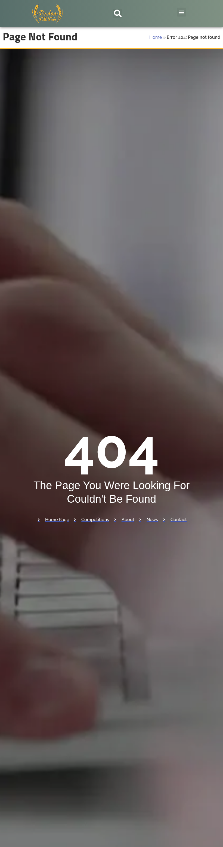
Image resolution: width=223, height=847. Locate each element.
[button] (117, 13)
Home (155, 37)
